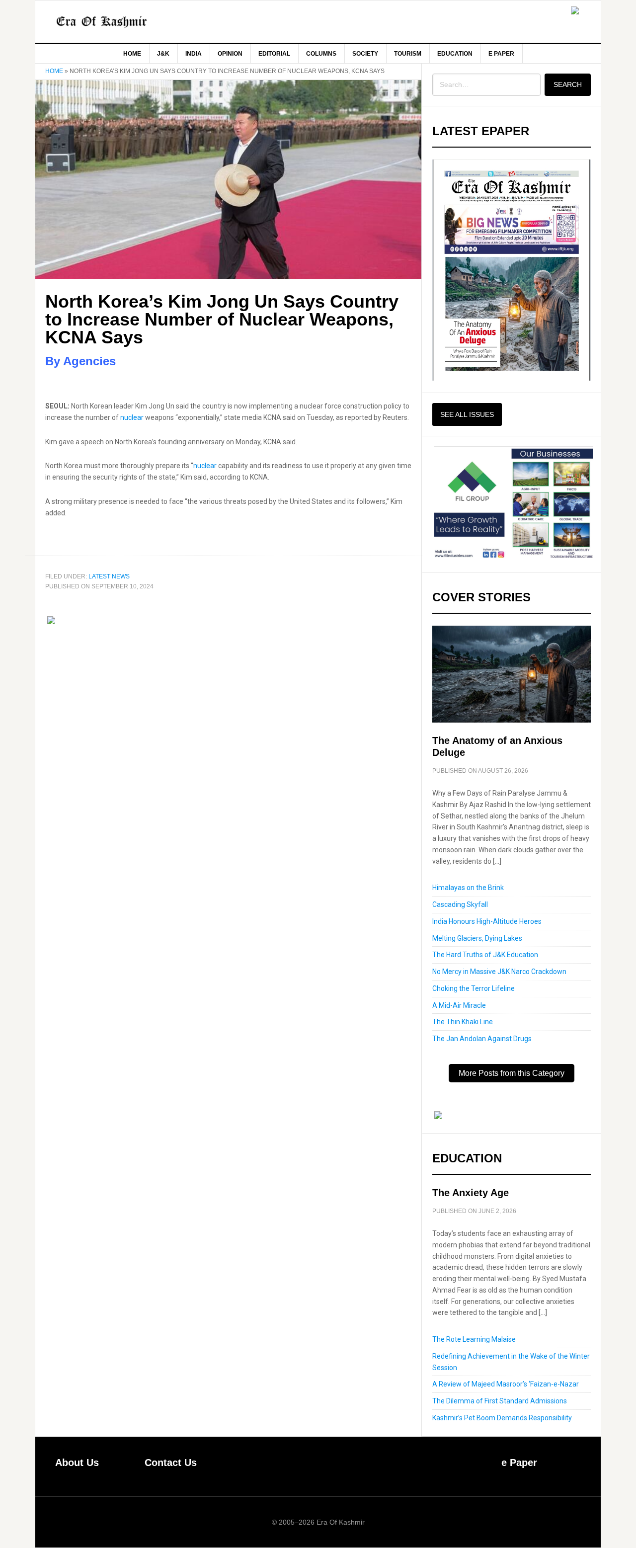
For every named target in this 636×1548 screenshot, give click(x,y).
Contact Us (171, 1462)
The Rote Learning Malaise (474, 1339)
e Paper (519, 1462)
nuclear (132, 417)
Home (54, 71)
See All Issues (467, 414)
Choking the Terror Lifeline (473, 988)
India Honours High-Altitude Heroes (487, 921)
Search (568, 84)
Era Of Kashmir (119, 21)
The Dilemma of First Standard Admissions (499, 1401)
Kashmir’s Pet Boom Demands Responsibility (502, 1418)
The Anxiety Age (470, 1192)
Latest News (109, 576)
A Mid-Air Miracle (459, 1005)
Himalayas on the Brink (468, 888)
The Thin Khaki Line (462, 1022)
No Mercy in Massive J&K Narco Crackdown (499, 972)
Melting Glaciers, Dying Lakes (477, 938)
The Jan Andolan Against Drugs (482, 1039)
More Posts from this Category (511, 1073)
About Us (77, 1462)
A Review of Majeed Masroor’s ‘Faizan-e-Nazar (505, 1384)
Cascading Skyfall (460, 904)
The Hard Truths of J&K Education (485, 955)
